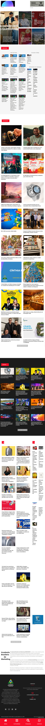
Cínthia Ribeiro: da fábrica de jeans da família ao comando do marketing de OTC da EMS (30, 81)
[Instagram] (9, 709)
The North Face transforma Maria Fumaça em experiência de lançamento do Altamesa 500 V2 (8, 568)
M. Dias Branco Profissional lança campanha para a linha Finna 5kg (33, 176)
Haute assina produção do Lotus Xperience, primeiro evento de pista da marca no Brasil (6, 408)
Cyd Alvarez (4, 57)
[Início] (5, 720)
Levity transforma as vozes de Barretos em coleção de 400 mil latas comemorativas (23, 636)
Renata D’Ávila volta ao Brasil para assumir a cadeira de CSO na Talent (8, 620)
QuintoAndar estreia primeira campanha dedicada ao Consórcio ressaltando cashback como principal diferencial (10, 39)
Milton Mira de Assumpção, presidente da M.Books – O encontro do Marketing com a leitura (5, 71)
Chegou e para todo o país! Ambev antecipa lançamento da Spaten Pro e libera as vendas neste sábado (11, 149)
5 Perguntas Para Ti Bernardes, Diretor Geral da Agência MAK (5, 100)
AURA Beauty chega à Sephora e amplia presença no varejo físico (32, 258)
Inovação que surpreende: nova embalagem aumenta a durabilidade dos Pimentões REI (35, 486)
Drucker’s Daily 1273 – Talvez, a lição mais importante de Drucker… (29, 60)
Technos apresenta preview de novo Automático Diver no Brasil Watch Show (32, 205)
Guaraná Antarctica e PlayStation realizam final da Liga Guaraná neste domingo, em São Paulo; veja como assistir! (22, 408)
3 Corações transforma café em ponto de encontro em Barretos (37, 407)
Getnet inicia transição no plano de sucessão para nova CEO (8, 636)
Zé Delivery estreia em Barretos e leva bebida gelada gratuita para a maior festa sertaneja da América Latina (22, 393)
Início (5, 724)
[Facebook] (5, 709)
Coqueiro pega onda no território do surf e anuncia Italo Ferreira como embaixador (32, 148)
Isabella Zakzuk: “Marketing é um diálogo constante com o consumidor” (22, 60)
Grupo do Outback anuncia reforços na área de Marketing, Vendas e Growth (33, 231)
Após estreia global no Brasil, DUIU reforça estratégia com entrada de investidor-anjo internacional (8, 459)
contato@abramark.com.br (32, 694)
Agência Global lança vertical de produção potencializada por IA (10, 340)
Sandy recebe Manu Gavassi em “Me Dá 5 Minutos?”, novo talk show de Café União (8, 585)
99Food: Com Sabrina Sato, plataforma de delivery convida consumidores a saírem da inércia (22, 479)
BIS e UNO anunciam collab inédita (8, 231)
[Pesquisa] (28, 720)
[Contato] (39, 720)
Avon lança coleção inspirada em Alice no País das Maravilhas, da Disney (11, 258)
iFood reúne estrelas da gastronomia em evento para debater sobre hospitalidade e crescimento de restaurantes (7, 424)
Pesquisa (28, 724)
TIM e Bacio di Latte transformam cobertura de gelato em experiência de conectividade (7, 603)
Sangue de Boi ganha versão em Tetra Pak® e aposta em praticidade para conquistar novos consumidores (23, 549)
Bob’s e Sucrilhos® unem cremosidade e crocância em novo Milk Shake (23, 532)
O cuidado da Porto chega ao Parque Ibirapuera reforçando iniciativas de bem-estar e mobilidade (33, 341)
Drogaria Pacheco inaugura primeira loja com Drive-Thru (41, 511)
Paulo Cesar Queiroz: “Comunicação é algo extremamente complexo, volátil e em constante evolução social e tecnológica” (5, 86)
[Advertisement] (35, 105)
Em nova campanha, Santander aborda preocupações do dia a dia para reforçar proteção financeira (7, 550)
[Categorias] (16, 720)
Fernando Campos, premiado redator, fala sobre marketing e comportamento (13, 60)
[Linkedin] (12, 709)
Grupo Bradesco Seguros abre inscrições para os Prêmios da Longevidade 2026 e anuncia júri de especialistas (8, 514)
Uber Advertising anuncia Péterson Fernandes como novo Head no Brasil (22, 602)
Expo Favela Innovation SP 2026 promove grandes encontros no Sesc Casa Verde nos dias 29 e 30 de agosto (36, 393)
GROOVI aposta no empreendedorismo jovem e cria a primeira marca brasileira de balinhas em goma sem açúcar (23, 514)
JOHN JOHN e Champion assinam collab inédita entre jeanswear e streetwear (23, 568)
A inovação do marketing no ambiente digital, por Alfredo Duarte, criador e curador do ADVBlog (13, 71)
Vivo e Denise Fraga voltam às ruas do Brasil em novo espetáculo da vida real (23, 620)
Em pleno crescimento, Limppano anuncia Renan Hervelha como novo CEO (7, 496)
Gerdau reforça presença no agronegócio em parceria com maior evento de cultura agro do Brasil (23, 496)
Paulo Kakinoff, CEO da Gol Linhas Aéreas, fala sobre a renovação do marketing (22, 70)
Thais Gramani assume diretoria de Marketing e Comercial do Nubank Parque (26, 22)
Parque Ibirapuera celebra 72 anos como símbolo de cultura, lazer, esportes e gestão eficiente (38, 37)
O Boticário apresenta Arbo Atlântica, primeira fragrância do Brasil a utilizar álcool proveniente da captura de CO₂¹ (35, 536)
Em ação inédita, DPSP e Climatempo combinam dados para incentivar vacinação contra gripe (35, 513)
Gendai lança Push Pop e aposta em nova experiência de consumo (26, 39)
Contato (39, 724)
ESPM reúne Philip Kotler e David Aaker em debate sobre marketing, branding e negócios (11, 205)
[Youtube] (15, 709)
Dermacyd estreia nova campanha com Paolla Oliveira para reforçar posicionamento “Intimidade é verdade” (8, 532)
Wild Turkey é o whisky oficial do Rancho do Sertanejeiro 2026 (33, 312)
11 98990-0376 (33, 699)
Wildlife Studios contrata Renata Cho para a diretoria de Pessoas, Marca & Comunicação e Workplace (8, 479)
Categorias (17, 724)
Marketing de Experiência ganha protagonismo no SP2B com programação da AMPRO (37, 423)
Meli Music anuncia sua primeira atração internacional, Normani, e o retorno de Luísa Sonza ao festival (11, 313)
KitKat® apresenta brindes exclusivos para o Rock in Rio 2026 (39, 22)
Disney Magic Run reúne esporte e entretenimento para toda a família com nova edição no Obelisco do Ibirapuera (33, 285)
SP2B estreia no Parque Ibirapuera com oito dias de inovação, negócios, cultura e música (21, 423)
